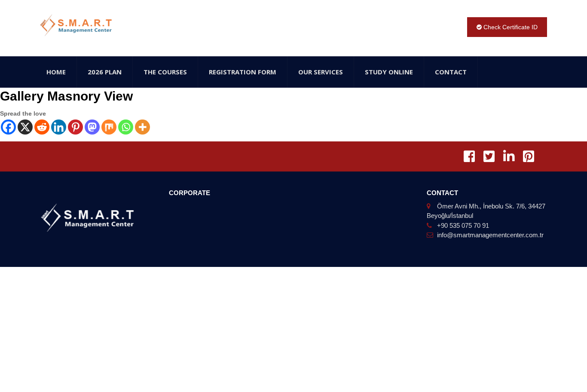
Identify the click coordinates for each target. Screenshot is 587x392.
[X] (25, 127)
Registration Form (242, 71)
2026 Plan (105, 71)
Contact (451, 71)
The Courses (165, 71)
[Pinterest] (75, 127)
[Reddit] (41, 127)
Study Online (389, 71)
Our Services (320, 71)
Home (56, 71)
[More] (142, 127)
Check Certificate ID (510, 27)
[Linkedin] (58, 127)
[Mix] (108, 127)
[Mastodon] (92, 127)
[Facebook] (8, 127)
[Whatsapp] (125, 127)
